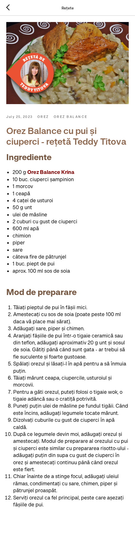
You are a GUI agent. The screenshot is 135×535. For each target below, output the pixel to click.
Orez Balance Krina (50, 172)
